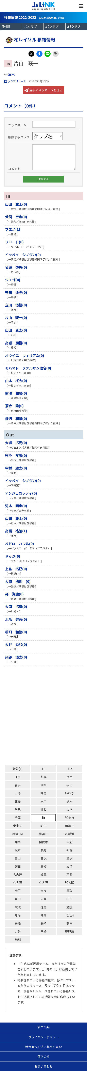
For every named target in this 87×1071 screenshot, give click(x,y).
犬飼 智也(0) (16, 216)
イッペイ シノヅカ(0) (23, 254)
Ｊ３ (18, 777)
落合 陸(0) (14, 405)
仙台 (43, 785)
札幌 (43, 777)
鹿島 (18, 801)
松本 (18, 850)
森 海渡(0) (14, 593)
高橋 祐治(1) (16, 530)
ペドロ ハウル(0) (19, 543)
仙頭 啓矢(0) (16, 267)
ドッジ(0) (12, 556)
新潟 (69, 850)
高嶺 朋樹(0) (16, 342)
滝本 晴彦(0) (16, 505)
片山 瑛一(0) (16, 317)
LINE (48, 54)
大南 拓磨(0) (16, 606)
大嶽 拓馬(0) (16, 442)
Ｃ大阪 (43, 882)
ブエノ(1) (12, 229)
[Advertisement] (43, 715)
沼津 (69, 866)
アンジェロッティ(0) (21, 493)
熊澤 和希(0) (16, 393)
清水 (11, 74)
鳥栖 (18, 923)
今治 (18, 915)
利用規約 (43, 1027)
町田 (43, 826)
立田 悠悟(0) (16, 304)
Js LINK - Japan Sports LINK (43, 6)
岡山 (18, 899)
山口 (69, 899)
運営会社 (43, 1056)
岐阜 (43, 874)
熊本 (69, 923)
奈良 (43, 890)
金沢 (43, 858)
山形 (18, 793)
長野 (43, 850)
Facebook (39, 54)
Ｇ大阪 (17, 882)
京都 (69, 874)
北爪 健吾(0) (16, 619)
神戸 (18, 890)
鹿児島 (69, 931)
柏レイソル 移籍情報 (34, 39)
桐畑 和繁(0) (16, 418)
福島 (43, 793)
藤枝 (43, 866)
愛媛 (69, 907)
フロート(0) (14, 241)
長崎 (43, 923)
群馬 (18, 809)
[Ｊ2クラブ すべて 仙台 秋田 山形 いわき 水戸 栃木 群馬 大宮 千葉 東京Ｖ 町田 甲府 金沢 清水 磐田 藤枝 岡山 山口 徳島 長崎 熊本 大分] (54, 26)
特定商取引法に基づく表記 (43, 1047)
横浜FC (43, 834)
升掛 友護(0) (16, 455)
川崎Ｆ (69, 826)
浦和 (43, 809)
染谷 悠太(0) (16, 657)
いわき (69, 793)
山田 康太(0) (16, 330)
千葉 (18, 817)
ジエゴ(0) (12, 279)
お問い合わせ (43, 1066)
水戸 (43, 801)
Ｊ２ (69, 769)
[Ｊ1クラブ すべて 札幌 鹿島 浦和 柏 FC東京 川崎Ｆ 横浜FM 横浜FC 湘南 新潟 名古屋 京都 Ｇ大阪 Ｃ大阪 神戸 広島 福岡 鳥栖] (33, 26)
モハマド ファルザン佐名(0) (28, 368)
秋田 (69, 785)
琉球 (18, 939)
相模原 (43, 842)
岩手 (18, 785)
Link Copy (56, 54)
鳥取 (69, 890)
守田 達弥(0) (16, 292)
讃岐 (18, 907)
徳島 (43, 907)
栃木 (69, 801)
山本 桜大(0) (16, 380)
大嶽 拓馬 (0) (18, 581)
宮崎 (43, 931)
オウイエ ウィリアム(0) (24, 355)
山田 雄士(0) (16, 204)
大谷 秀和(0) (16, 644)
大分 (18, 931)
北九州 (69, 915)
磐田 (18, 866)
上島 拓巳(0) (16, 568)
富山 (18, 858)
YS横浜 (69, 834)
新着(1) (17, 769)
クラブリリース (16, 81)
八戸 (69, 777)
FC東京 (69, 817)
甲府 (69, 842)
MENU (81, 6)
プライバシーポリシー (43, 1037)
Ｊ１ (43, 769)
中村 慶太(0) (16, 468)
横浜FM (17, 834)
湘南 (18, 842)
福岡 (43, 915)
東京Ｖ (17, 826)
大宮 (69, 809)
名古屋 (17, 874)
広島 (43, 899)
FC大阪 (69, 882)
